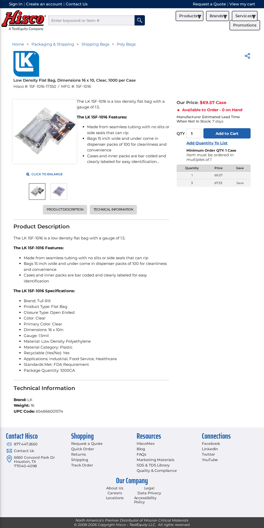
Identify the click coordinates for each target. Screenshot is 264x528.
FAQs (141, 454)
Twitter (208, 454)
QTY (181, 133)
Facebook (211, 444)
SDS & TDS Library (153, 465)
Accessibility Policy (145, 500)
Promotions (245, 25)
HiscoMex (146, 444)
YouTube (210, 460)
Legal (149, 488)
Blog (141, 449)
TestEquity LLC (142, 525)
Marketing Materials (155, 460)
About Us (114, 488)
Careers (115, 493)
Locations (115, 498)
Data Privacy (149, 493)
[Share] (247, 57)
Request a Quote (87, 444)
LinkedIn (210, 449)
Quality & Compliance (157, 471)
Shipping (79, 460)
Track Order (82, 465)
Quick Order (82, 449)
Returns (78, 454)
